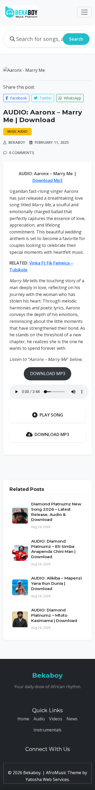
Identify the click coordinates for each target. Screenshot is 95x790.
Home (23, 719)
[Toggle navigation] (84, 12)
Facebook (18, 97)
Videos (55, 719)
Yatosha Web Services (47, 779)
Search (76, 39)
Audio (39, 719)
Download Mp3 (47, 180)
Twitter (45, 97)
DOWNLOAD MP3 (47, 373)
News (72, 719)
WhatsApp (72, 97)
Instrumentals (47, 730)
